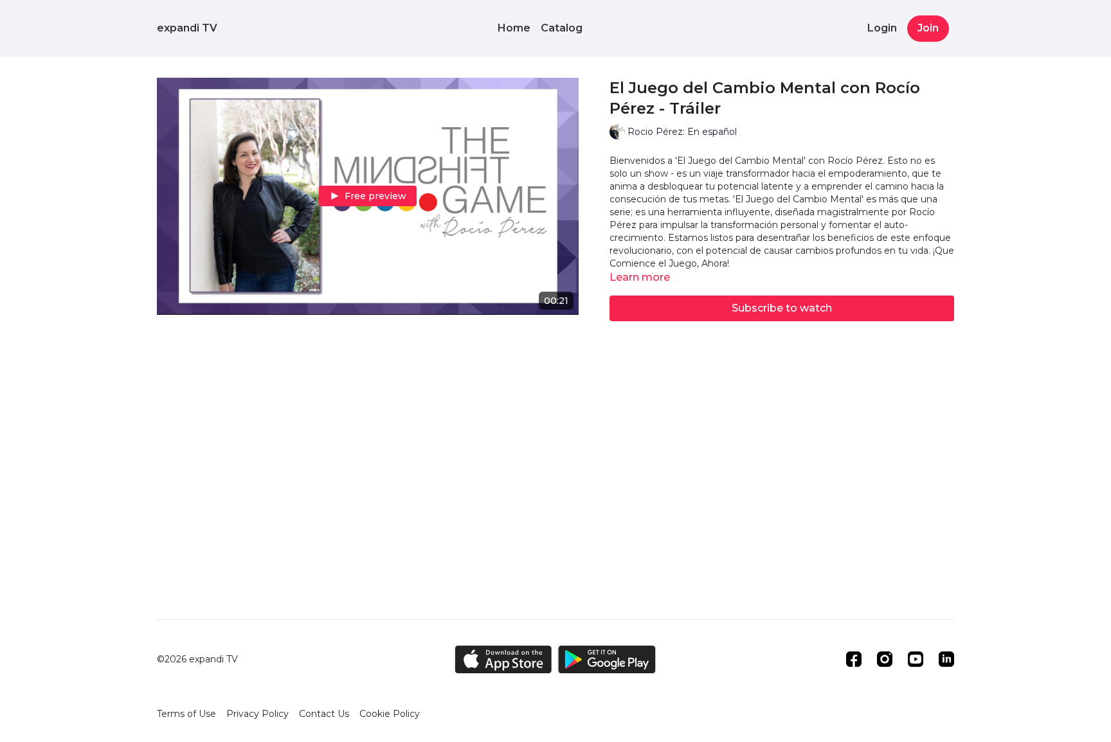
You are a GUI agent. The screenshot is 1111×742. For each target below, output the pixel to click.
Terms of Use (186, 714)
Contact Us (324, 714)
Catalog (562, 28)
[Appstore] (503, 659)
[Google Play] (606, 659)
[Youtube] (915, 659)
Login (882, 28)
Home (514, 28)
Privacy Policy (257, 714)
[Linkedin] (946, 659)
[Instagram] (884, 659)
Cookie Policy (389, 714)
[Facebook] (854, 659)
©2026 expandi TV (197, 659)
